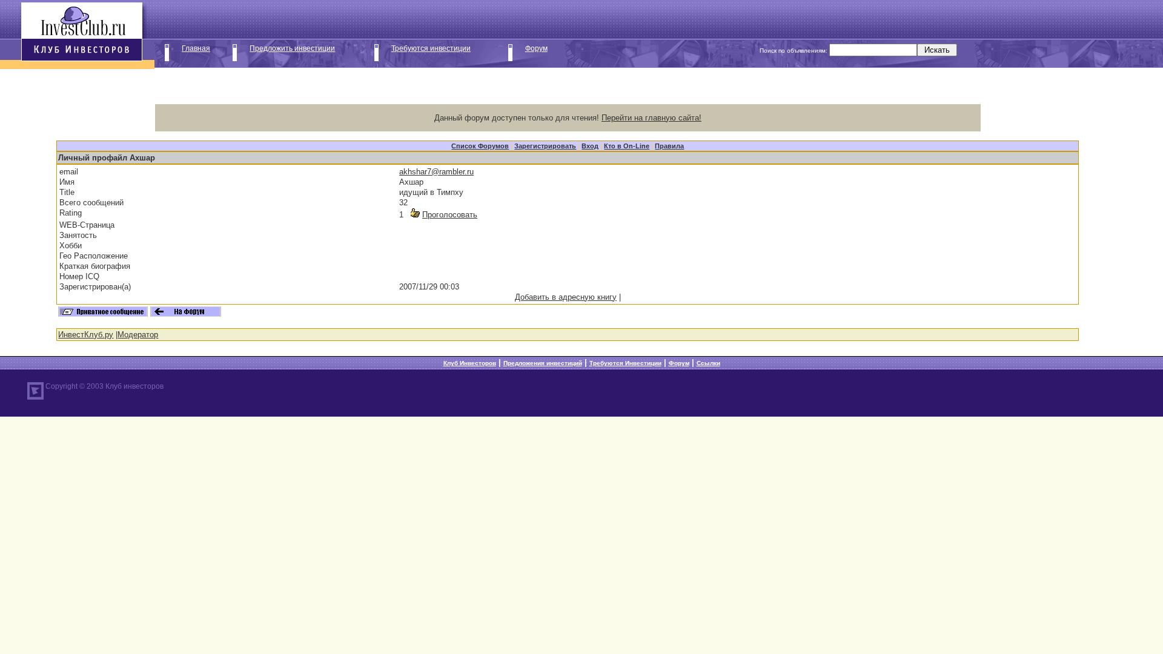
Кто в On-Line (626, 146)
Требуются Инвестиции (625, 363)
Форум (536, 48)
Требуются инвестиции (431, 48)
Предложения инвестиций (542, 363)
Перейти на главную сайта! (651, 117)
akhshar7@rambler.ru (436, 171)
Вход (590, 146)
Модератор (138, 334)
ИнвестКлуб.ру (85, 334)
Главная (196, 48)
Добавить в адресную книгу (566, 297)
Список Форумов (480, 146)
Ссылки (708, 363)
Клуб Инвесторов (469, 363)
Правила (669, 146)
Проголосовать (449, 214)
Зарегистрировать (545, 146)
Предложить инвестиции (292, 48)
